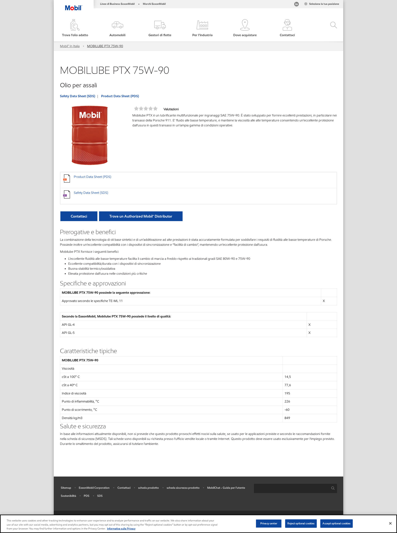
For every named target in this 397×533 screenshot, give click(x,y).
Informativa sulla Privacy (121, 529)
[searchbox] (291, 488)
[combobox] (295, 488)
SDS (100, 496)
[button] (117, 28)
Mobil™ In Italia (70, 46)
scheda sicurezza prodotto (183, 488)
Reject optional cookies (300, 523)
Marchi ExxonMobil (154, 4)
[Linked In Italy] (296, 5)
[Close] (390, 523)
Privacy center (268, 523)
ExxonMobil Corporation (94, 488)
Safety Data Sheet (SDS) (77, 96)
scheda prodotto (148, 488)
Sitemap (66, 488)
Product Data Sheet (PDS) (120, 96)
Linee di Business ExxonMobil (117, 4)
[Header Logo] (74, 5)
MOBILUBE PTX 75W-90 (105, 46)
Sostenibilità (68, 496)
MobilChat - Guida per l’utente (226, 488)
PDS (86, 496)
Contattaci (123, 488)
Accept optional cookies (336, 523)
